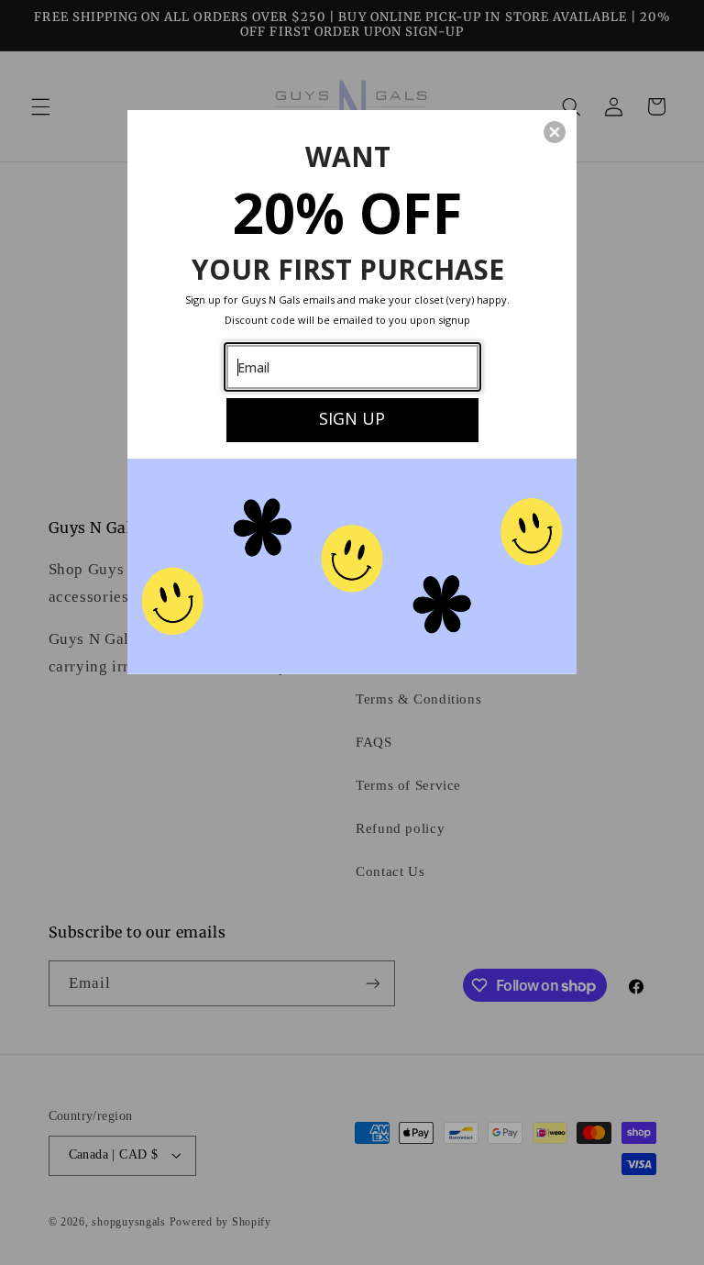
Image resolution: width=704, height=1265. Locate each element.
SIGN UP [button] (352, 418)
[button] (555, 132)
